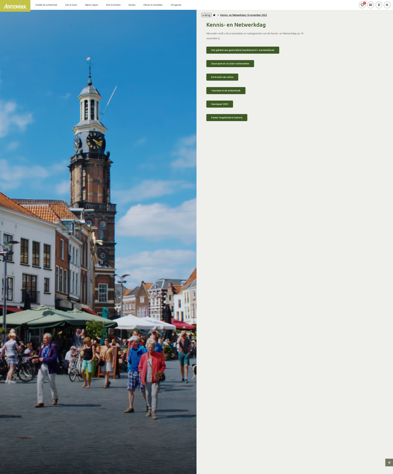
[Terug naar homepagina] (214, 15)
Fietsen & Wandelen (153, 5)
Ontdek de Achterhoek (46, 5)
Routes (132, 5)
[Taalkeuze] (370, 5)
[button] (362, 5)
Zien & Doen (71, 5)
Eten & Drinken (113, 5)
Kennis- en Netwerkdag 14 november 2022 (243, 15)
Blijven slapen (91, 5)
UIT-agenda (176, 5)
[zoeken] (387, 5)
